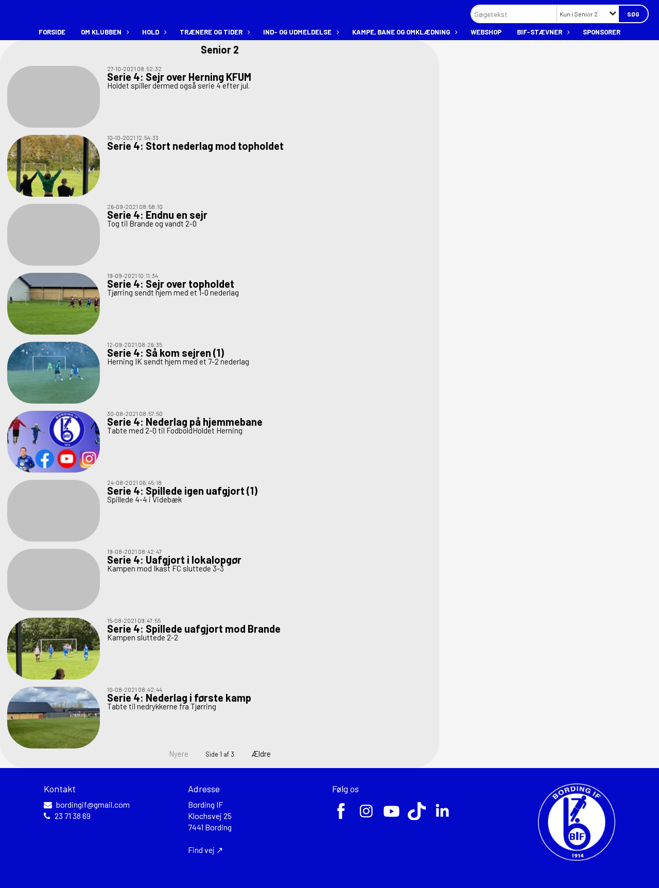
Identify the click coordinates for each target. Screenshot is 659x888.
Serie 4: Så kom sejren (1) (165, 352)
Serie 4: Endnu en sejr (157, 214)
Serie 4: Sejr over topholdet (170, 283)
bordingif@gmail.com (93, 804)
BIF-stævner (539, 32)
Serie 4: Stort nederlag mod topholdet (195, 146)
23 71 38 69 (73, 816)
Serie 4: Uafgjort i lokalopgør (174, 559)
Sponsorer (601, 32)
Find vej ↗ (205, 850)
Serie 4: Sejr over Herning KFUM (179, 77)
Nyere (178, 753)
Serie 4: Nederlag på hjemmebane (185, 421)
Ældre (261, 753)
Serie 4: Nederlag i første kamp (179, 697)
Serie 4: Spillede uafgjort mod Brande (194, 628)
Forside (52, 32)
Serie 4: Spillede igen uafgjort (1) (182, 490)
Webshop (486, 32)
